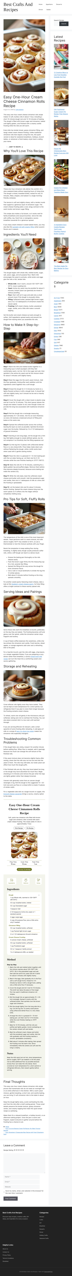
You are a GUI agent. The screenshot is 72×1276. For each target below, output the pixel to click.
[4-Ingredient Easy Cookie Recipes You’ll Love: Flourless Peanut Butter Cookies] (61, 209)
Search (63, 24)
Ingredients (11, 883)
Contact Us (6, 1252)
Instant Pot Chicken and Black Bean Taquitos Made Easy (61, 190)
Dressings (57, 333)
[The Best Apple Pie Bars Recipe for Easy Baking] (61, 250)
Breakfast (57, 313)
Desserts (59, 4)
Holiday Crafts (44, 1235)
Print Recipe (19, 828)
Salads (48, 9)
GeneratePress (48, 1271)
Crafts (41, 1219)
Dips (55, 330)
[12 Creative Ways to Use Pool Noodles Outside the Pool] (61, 57)
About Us (5, 1249)
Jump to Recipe (15, 147)
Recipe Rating (8, 1150)
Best (55, 307)
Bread (7, 1126)
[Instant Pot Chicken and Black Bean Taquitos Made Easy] (61, 172)
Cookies (57, 319)
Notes (38, 883)
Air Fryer (57, 298)
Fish (55, 339)
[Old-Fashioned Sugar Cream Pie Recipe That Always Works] (61, 94)
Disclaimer (6, 1261)
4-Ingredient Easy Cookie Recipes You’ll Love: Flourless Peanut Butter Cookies (60, 229)
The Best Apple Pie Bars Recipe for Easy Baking (61, 268)
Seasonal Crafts (44, 1238)
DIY (41, 1223)
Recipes (42, 1216)
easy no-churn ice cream (25, 731)
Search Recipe (59, 20)
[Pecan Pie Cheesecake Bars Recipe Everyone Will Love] (61, 133)
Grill (55, 342)
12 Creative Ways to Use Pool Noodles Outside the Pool (61, 75)
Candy (56, 316)
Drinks (56, 336)
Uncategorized (59, 351)
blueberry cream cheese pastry (23, 584)
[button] (39, 895)
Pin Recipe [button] (30, 828)
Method (26, 883)
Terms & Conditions (8, 1258)
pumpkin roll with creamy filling (23, 227)
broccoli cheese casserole (13, 794)
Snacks (56, 348)
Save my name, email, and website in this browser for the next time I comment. (24, 1192)
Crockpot (57, 322)
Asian (56, 304)
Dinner (41, 9)
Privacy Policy (7, 1255)
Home (40, 4)
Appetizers (49, 4)
